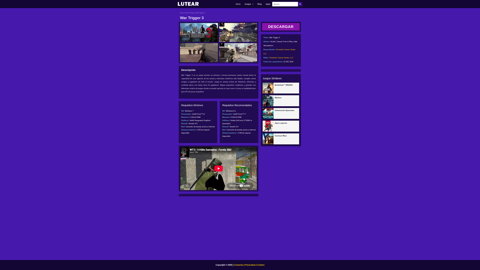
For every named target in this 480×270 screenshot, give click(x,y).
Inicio (238, 4)
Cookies (260, 265)
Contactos (239, 265)
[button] (252, 4)
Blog (260, 4)
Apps (268, 4)
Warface (278, 98)
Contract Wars (281, 136)
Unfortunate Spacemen (284, 110)
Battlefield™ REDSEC (284, 85)
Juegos (247, 4)
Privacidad (250, 265)
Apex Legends (281, 123)
